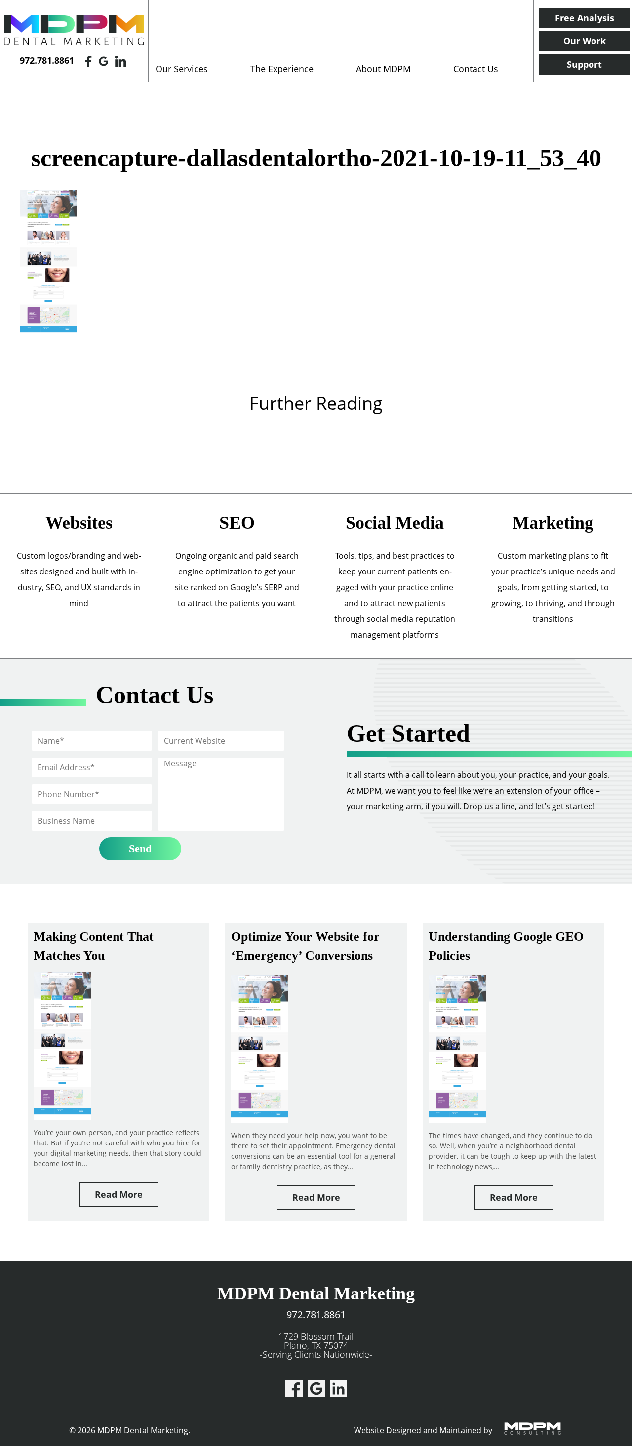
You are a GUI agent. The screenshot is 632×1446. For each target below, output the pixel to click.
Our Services (182, 69)
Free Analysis (584, 18)
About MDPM (383, 69)
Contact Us (475, 69)
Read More (119, 1194)
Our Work (584, 41)
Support (584, 64)
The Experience (282, 69)
